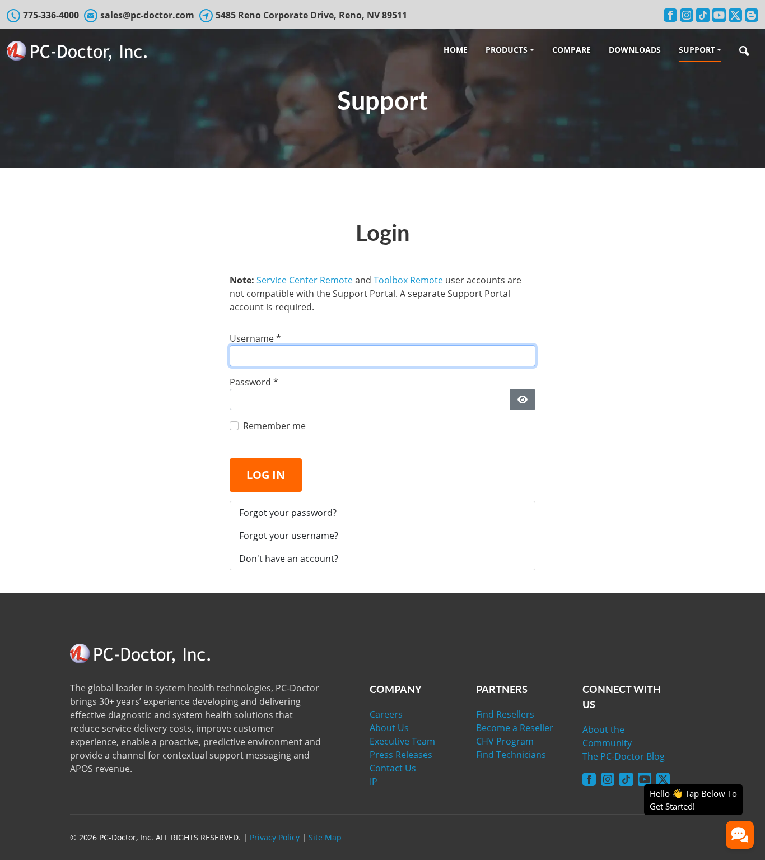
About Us (389, 728)
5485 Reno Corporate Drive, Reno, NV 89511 (311, 15)
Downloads (635, 49)
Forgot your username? (288, 535)
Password (254, 382)
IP (373, 781)
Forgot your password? (288, 512)
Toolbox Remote (408, 280)
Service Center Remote (304, 280)
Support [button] (697, 49)
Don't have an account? (288, 558)
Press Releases (401, 755)
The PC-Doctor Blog (623, 756)
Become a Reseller (514, 728)
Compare (571, 49)
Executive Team (402, 741)
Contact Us (393, 768)
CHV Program (505, 741)
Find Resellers (505, 714)
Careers (386, 714)
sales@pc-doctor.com (147, 15)
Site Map (325, 837)
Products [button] (507, 49)
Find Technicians (511, 755)
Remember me (274, 426)
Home (456, 49)
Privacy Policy (275, 837)
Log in (265, 474)
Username (255, 338)
